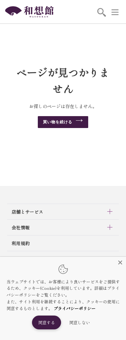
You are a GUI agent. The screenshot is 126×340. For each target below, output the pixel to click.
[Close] (120, 262)
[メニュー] (115, 12)
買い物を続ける (57, 122)
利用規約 (21, 243)
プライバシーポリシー (75, 308)
